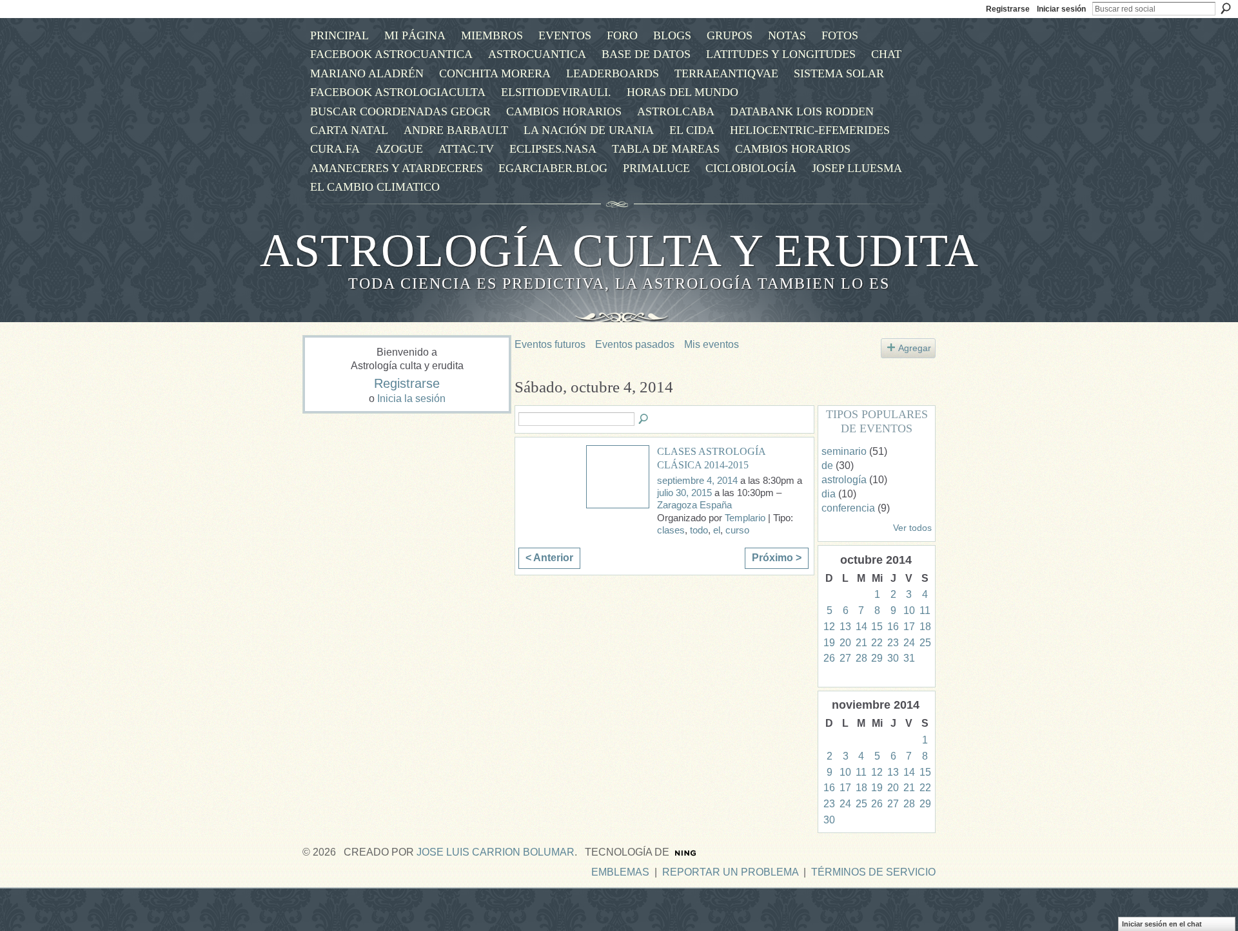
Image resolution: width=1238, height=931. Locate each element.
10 (909, 610)
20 (845, 642)
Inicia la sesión (411, 398)
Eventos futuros (550, 344)
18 (925, 626)
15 (877, 626)
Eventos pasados (634, 344)
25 (925, 642)
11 (924, 610)
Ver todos (912, 528)
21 (861, 642)
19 (829, 642)
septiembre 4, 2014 (697, 480)
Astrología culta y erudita (619, 250)
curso (737, 530)
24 (909, 642)
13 (845, 626)
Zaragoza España (694, 505)
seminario (844, 451)
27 (845, 658)
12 (829, 626)
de (827, 465)
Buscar (1226, 8)
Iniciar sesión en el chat (1162, 924)
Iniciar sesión (1061, 9)
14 (861, 626)
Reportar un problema (730, 872)
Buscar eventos (644, 419)
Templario (745, 518)
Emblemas (620, 872)
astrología (844, 479)
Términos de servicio (873, 872)
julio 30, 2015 (684, 493)
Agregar (914, 348)
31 (909, 658)
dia (828, 493)
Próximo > (776, 557)
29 (877, 658)
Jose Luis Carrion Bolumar (496, 852)
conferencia (848, 508)
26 (829, 658)
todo (699, 530)
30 (893, 658)
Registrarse (1008, 9)
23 (893, 642)
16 (893, 626)
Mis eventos (711, 344)
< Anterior (549, 557)
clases (671, 530)
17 (909, 626)
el (716, 530)
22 (877, 642)
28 (861, 658)
